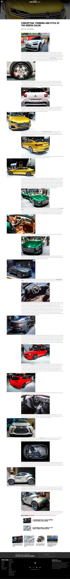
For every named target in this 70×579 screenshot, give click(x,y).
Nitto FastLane (11, 573)
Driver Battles (11, 572)
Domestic (3, 561)
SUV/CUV (2, 562)
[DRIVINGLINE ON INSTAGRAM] (36, 567)
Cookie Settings (11, 575)
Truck (2, 565)
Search (10, 564)
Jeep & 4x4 (3, 564)
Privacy (10, 566)
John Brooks (32, 29)
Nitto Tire (34, 569)
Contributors (11, 561)
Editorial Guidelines (12, 571)
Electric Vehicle (4, 567)
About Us (10, 570)
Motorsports (3, 569)
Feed (9, 567)
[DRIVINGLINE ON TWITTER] (30, 567)
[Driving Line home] (35, 2)
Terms (10, 565)
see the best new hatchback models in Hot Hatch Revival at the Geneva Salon (46, 514)
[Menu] (1, 1)
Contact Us (11, 562)
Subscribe (46, 554)
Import (2, 566)
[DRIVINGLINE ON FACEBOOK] (33, 567)
